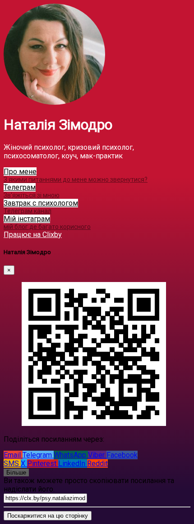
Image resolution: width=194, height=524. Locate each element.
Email (13, 455)
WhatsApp (71, 455)
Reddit (97, 463)
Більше (16, 472)
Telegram (38, 455)
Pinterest (42, 463)
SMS (12, 463)
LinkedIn (72, 463)
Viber (97, 455)
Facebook (122, 455)
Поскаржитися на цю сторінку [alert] (47, 515)
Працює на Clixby (33, 234)
